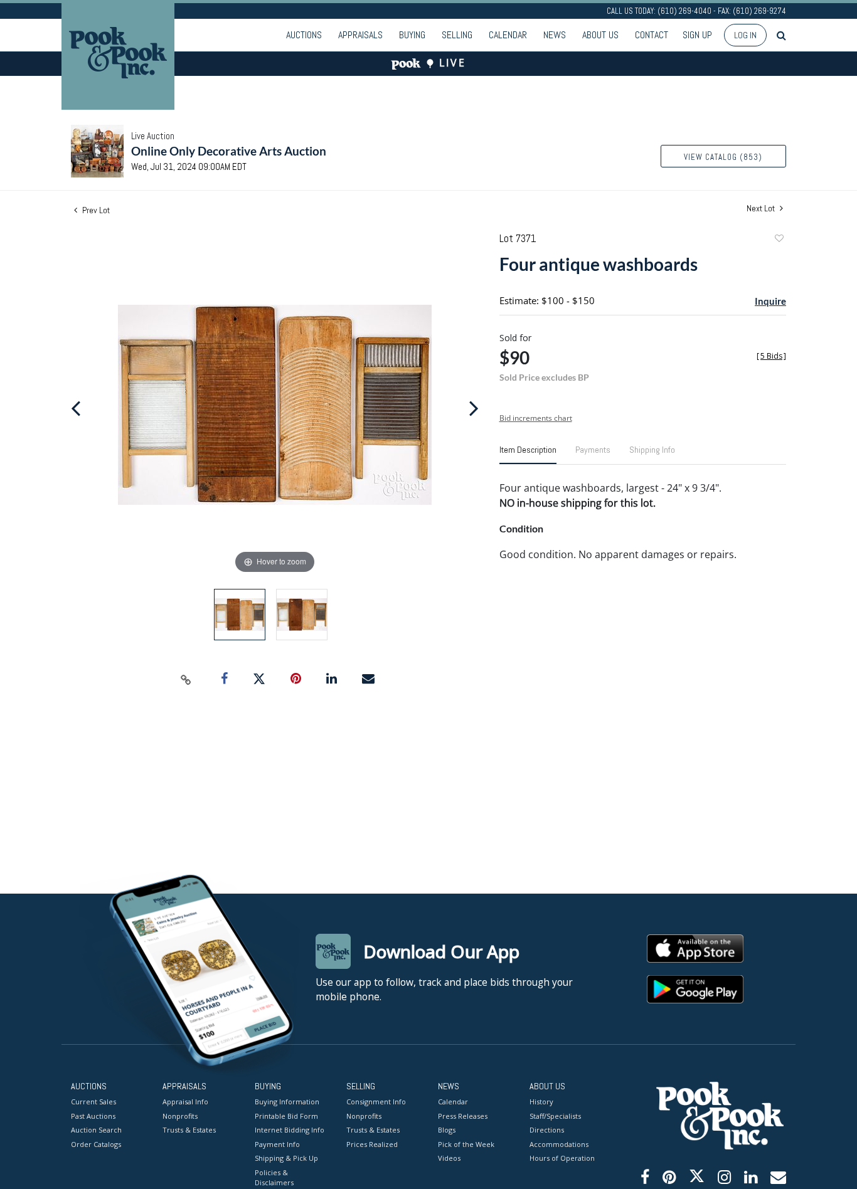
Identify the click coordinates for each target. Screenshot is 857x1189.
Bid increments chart (535, 418)
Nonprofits (180, 1116)
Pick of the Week (466, 1144)
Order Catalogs (96, 1144)
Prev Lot (95, 210)
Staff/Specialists (555, 1116)
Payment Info (277, 1144)
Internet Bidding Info (289, 1129)
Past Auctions (93, 1116)
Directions (547, 1129)
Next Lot (762, 208)
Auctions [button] (304, 34)
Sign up (697, 34)
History (541, 1101)
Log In (745, 35)
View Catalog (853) (723, 157)
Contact (651, 34)
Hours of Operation (562, 1158)
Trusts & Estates (189, 1129)
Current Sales (93, 1101)
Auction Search (96, 1129)
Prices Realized (372, 1144)
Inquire (770, 301)
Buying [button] (412, 34)
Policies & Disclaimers (274, 1178)
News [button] (554, 34)
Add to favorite (778, 240)
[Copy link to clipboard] (186, 679)
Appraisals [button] (360, 34)
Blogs (446, 1129)
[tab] (527, 455)
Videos (449, 1158)
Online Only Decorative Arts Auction (228, 151)
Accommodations (559, 1144)
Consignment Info (376, 1101)
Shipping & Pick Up (286, 1158)
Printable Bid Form (286, 1116)
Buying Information (287, 1101)
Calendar (508, 34)
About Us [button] (600, 34)
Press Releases (462, 1116)
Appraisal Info (185, 1101)
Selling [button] (457, 34)
